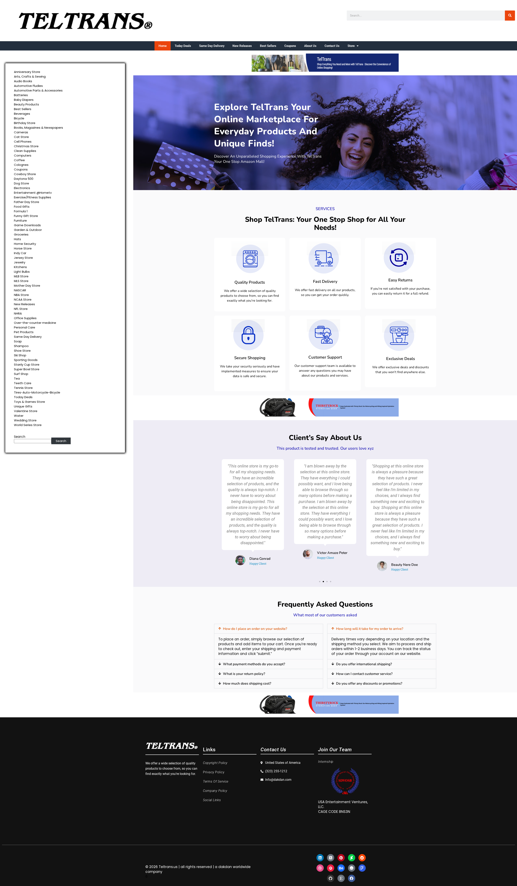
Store (351, 46)
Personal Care (24, 327)
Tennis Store (23, 388)
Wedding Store (25, 420)
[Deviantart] (351, 857)
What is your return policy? (244, 673)
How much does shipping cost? (247, 683)
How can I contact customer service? (364, 673)
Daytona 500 (23, 179)
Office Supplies (25, 318)
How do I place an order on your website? (255, 628)
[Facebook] (351, 878)
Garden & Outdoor (28, 230)
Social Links (212, 800)
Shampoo (21, 346)
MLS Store (21, 281)
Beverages (22, 114)
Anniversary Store (27, 72)
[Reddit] (362, 857)
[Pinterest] (341, 857)
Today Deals (183, 46)
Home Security (25, 244)
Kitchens (20, 267)
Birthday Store (24, 123)
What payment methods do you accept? (254, 664)
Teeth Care (22, 383)
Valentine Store (25, 411)
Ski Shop (20, 355)
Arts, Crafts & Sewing (30, 76)
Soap (18, 341)
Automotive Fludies (28, 86)
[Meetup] (330, 868)
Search (19, 436)
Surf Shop (21, 374)
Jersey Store (23, 258)
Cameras (21, 132)
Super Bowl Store (26, 369)
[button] (319, 581)
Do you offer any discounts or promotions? (369, 683)
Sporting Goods (26, 360)
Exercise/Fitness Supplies (32, 197)
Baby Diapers (24, 100)
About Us (310, 46)
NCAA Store (23, 299)
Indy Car (20, 253)
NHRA (18, 313)
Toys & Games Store (29, 402)
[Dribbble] (320, 868)
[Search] (510, 16)
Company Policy (215, 791)
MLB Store (21, 276)
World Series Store (28, 425)
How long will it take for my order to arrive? (369, 628)
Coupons (290, 46)
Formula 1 (21, 211)
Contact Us (332, 46)
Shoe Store (22, 350)
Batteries (21, 95)
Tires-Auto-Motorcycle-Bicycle (37, 392)
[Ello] (351, 868)
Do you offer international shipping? (364, 664)
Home (163, 46)
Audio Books (23, 81)
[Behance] (341, 868)
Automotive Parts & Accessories (38, 90)
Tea (17, 378)
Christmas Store (26, 146)
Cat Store (21, 137)
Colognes (21, 165)
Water (18, 416)
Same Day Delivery (211, 46)
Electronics (22, 188)
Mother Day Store (27, 285)
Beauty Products (26, 104)
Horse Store (23, 248)
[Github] (330, 878)
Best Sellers (268, 46)
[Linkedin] (320, 857)
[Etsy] (341, 878)
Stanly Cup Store (26, 364)
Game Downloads (27, 225)
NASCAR (20, 290)
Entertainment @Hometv (33, 192)
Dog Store (21, 183)
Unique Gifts (23, 406)
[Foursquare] (362, 868)
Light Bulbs (22, 271)
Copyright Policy (215, 763)
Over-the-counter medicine (35, 323)
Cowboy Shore (25, 174)
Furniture (20, 220)
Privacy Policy (213, 772)
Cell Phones (23, 141)
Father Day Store (26, 202)
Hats (17, 239)
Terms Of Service (215, 781)
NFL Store (21, 309)
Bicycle (19, 118)
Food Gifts (21, 206)
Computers (22, 155)
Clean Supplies (25, 151)
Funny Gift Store (26, 216)
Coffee (19, 160)
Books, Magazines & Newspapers (38, 127)
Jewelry (19, 262)
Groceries (21, 234)
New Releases (242, 46)
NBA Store (21, 295)
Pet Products (24, 332)
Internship (325, 762)
